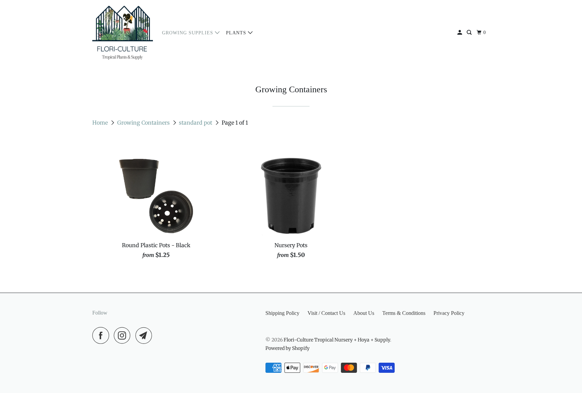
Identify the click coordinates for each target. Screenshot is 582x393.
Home (100, 122)
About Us (363, 313)
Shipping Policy (282, 313)
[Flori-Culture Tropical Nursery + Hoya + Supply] (122, 32)
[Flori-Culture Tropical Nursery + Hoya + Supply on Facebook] (102, 335)
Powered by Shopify (287, 348)
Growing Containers (144, 122)
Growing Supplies (188, 32)
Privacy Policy (448, 313)
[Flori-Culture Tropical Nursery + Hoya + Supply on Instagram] (124, 335)
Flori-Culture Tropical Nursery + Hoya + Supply (337, 340)
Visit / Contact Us (326, 313)
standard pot (196, 122)
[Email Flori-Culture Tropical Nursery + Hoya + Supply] (145, 335)
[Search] (469, 33)
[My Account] (460, 33)
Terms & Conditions (403, 313)
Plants (237, 32)
